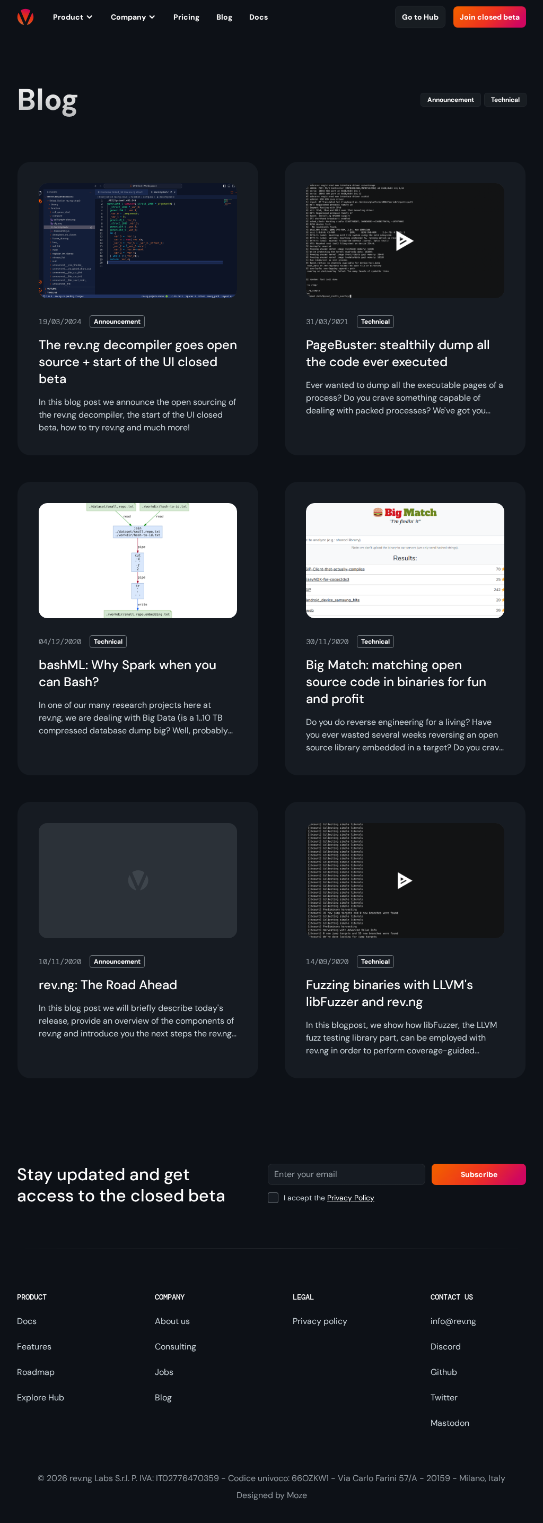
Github (444, 1372)
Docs (27, 1321)
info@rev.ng (453, 1321)
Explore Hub (40, 1397)
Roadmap (36, 1372)
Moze (297, 1495)
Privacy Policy (350, 1197)
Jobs (164, 1372)
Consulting (175, 1346)
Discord (446, 1346)
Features (34, 1346)
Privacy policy (320, 1321)
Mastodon (450, 1423)
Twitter (444, 1397)
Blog (163, 1397)
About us (172, 1321)
